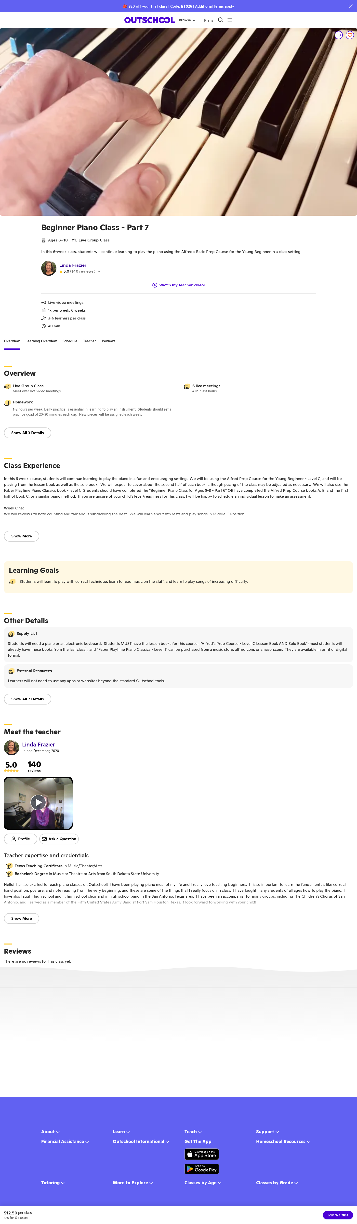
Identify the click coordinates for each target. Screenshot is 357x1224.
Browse (185, 20)
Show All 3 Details (27, 432)
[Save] (350, 35)
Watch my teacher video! (182, 285)
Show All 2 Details (27, 699)
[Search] (220, 20)
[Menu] (229, 20)
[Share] (339, 35)
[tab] (12, 341)
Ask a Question (62, 838)
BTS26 (186, 6)
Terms (219, 6)
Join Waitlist (338, 1215)
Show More (21, 536)
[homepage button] (149, 20)
